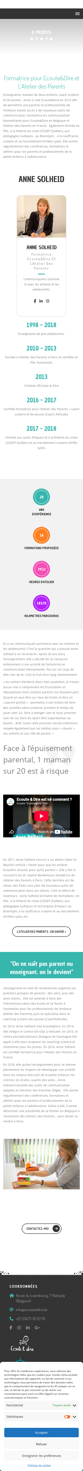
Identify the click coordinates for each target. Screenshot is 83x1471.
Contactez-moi (37, 1228)
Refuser (41, 1444)
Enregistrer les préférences (41, 1456)
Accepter (41, 1432)
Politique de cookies (39, 1465)
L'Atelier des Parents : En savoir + (41, 931)
